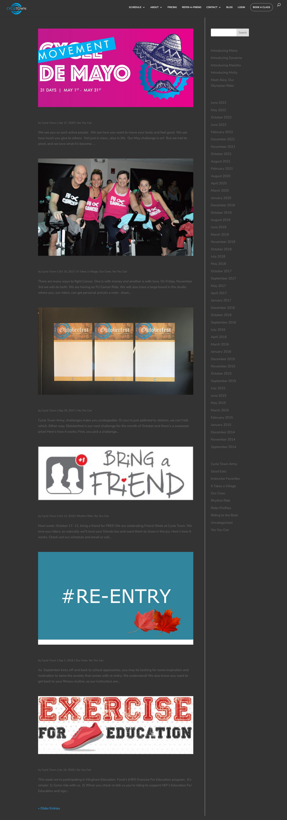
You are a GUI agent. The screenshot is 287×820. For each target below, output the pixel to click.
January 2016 (221, 351)
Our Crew (105, 271)
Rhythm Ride (85, 516)
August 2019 (220, 220)
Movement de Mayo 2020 (68, 115)
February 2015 (222, 417)
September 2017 (223, 278)
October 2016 (221, 315)
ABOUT (154, 7)
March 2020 (220, 190)
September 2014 (223, 447)
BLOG (229, 7)
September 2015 (223, 381)
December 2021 (223, 139)
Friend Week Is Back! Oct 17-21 (75, 508)
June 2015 (218, 395)
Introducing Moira (224, 50)
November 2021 (223, 146)
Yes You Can (84, 123)
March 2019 (220, 234)
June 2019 (218, 227)
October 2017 (221, 271)
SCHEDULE (135, 7)
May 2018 (218, 263)
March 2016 (220, 344)
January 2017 (221, 300)
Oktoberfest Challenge (65, 403)
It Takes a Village (87, 271)
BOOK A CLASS (261, 7)
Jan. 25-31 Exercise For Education (78, 762)
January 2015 (221, 425)
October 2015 (221, 373)
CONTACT (211, 7)
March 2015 (220, 410)
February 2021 (222, 168)
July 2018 (218, 256)
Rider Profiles (221, 508)
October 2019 (221, 212)
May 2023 (218, 110)
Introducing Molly (224, 72)
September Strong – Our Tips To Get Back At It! (94, 653)
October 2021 (221, 154)
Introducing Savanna (226, 58)
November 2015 (223, 366)
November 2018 (223, 242)
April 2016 (219, 337)
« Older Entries (49, 808)
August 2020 (220, 176)
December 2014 (223, 432)
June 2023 (218, 102)
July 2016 (218, 329)
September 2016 (223, 322)
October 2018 (221, 249)
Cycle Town (49, 123)
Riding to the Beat (224, 515)
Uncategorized (222, 522)
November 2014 (223, 439)
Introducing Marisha (226, 65)
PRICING (172, 7)
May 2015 (218, 403)
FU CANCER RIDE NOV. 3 (69, 264)
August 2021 (220, 161)
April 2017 (219, 293)
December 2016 (223, 307)
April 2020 (219, 183)
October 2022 (221, 117)
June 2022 (218, 125)
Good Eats (218, 471)
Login (241, 7)
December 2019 (223, 205)
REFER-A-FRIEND (191, 7)
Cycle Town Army (224, 464)
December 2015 (223, 359)
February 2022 (222, 132)
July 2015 (218, 388)
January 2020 (221, 198)
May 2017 (218, 286)
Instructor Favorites (225, 478)
